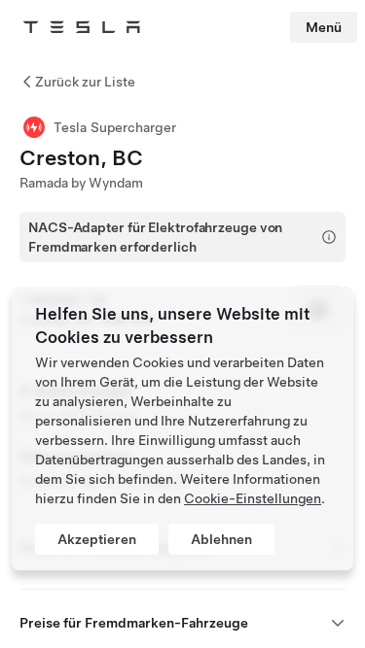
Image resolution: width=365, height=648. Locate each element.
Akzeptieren (96, 539)
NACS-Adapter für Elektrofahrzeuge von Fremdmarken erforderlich (155, 237)
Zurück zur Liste (85, 81)
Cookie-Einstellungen (252, 498)
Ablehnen (221, 539)
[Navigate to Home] (82, 27)
